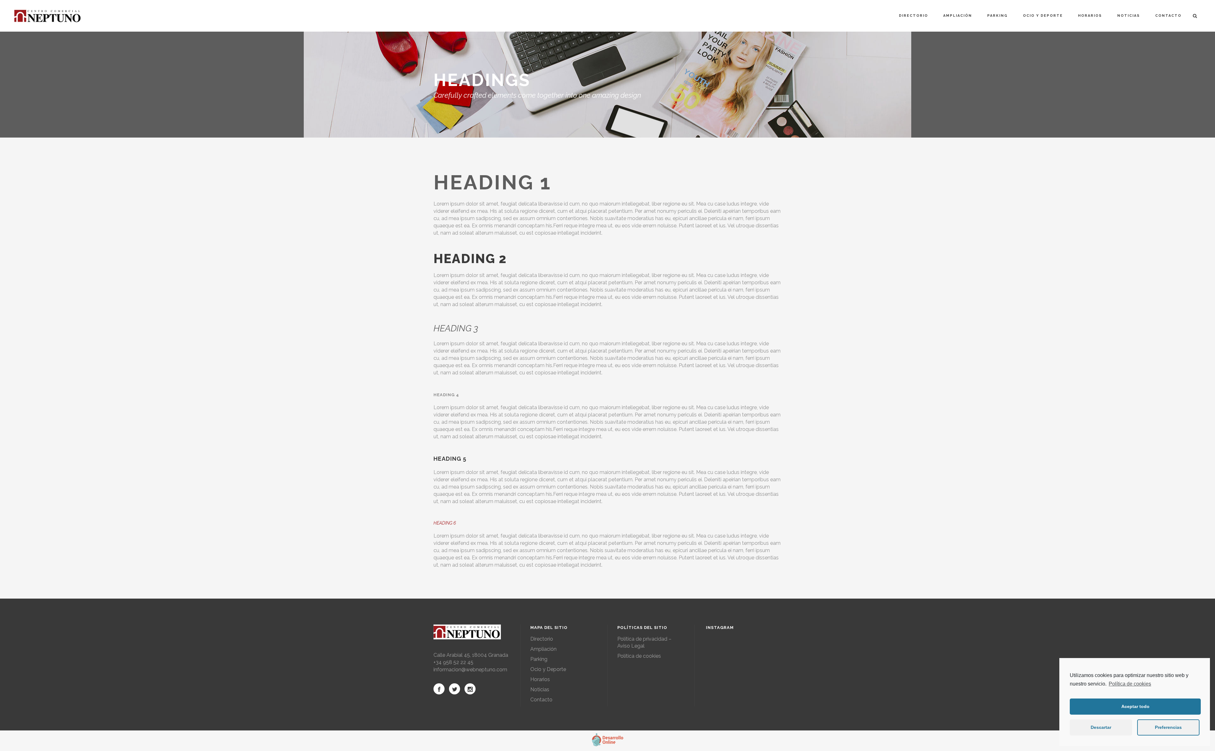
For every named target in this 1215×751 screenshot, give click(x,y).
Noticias (539, 689)
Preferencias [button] (1168, 727)
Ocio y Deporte (548, 669)
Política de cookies (1130, 683)
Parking (538, 659)
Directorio (541, 639)
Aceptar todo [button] (1135, 706)
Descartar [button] (1101, 727)
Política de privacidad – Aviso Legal (644, 642)
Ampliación (543, 649)
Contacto (541, 700)
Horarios (540, 679)
